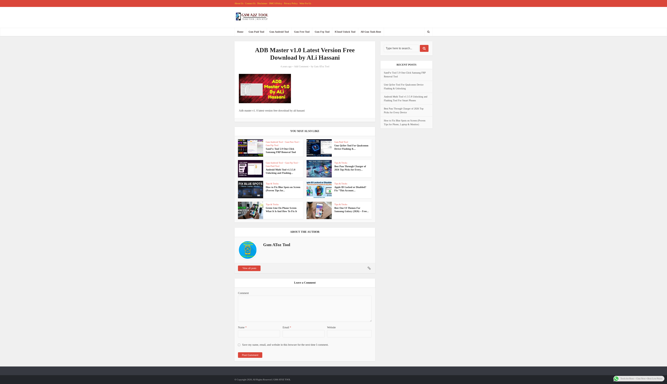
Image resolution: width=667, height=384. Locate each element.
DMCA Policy (275, 3)
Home (240, 32)
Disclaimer (262, 3)
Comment (243, 293)
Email (287, 327)
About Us (238, 3)
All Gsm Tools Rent (371, 32)
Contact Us (250, 3)
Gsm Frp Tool (322, 32)
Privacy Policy (291, 3)
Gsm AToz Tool (321, 66)
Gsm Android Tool (279, 32)
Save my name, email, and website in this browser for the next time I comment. (285, 344)
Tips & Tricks (340, 162)
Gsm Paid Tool (256, 32)
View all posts (249, 268)
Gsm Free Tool (302, 32)
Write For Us (305, 3)
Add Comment (301, 66)
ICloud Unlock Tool (345, 32)
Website (331, 327)
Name (242, 327)
